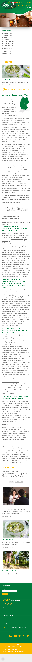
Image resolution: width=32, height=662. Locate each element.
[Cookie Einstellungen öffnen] (3, 660)
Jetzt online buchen (25, 2)
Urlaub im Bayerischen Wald (21, 197)
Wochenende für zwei (9, 570)
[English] (13, 2)
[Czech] (11, 2)
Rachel (21, 239)
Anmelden (5, 594)
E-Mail (4, 589)
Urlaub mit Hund (13, 421)
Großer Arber (15, 239)
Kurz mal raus (6, 507)
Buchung (18, 462)
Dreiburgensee (11, 274)
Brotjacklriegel (6, 241)
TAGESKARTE (6, 80)
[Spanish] (17, 2)
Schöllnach (11, 276)
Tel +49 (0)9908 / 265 (11, 649)
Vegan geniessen (7, 539)
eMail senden (9, 651)
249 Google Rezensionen (9, 608)
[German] (15, 2)
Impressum (20, 651)
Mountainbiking (8, 160)
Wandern (15, 160)
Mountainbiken (6, 254)
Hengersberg (22, 276)
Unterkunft (21, 431)
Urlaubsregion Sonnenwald (9, 115)
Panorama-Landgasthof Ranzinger (13, 603)
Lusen (25, 239)
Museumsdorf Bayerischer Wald (10, 382)
